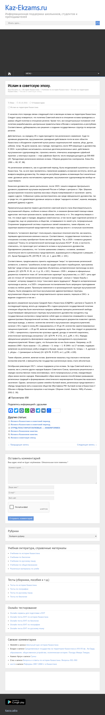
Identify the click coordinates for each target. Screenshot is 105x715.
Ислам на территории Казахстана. (24, 107)
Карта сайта (11, 710)
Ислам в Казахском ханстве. (24, 431)
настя (12, 664)
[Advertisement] (52, 50)
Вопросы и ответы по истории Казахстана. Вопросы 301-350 (50, 660)
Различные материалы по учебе (24, 569)
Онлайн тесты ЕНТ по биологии (24, 621)
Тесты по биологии (18, 597)
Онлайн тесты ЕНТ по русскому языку (27, 628)
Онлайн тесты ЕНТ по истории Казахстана (29, 617)
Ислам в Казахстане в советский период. (31, 424)
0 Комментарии (38, 103)
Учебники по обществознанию (23, 565)
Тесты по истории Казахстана (23, 585)
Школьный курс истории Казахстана (42, 645)
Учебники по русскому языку (23, 561)
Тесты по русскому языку (21, 593)
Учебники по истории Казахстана (25, 553)
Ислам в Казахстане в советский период (30, 421)
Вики (12, 103)
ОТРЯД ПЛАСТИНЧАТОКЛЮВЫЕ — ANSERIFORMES (35, 428)
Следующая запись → (87, 445)
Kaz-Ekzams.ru (26, 7)
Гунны (33, 656)
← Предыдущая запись (18, 445)
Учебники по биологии (20, 557)
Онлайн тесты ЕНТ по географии (25, 624)
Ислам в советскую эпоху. (23, 438)
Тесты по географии (19, 589)
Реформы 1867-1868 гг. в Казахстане (40, 664)
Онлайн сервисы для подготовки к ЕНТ (27, 613)
